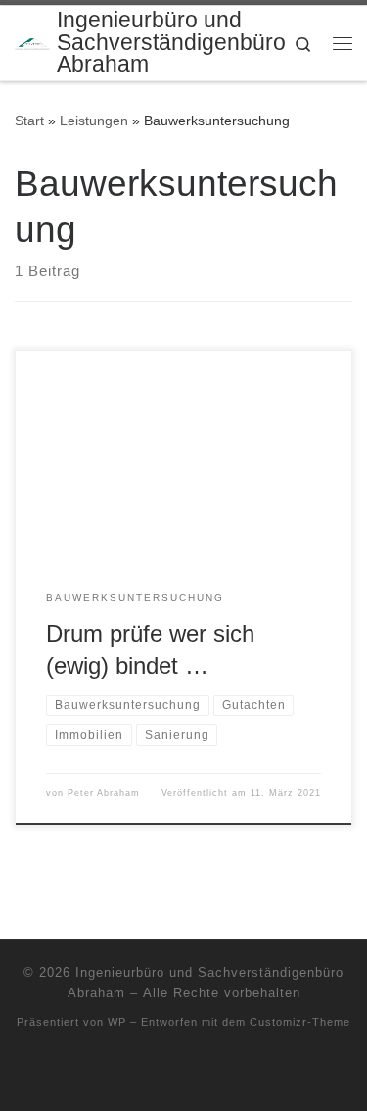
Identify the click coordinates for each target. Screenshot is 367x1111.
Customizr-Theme (300, 1022)
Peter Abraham (104, 792)
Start (29, 120)
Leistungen (94, 120)
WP (117, 1022)
